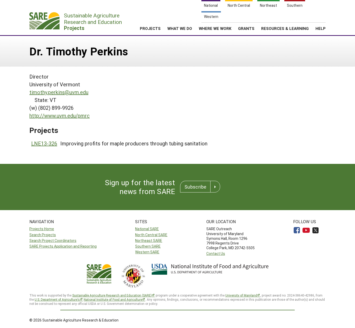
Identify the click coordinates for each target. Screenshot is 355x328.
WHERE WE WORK (215, 28)
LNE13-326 (44, 143)
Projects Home (41, 228)
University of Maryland (241, 295)
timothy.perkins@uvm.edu (58, 92)
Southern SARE (148, 246)
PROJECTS (150, 28)
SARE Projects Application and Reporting (63, 246)
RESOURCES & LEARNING (285, 28)
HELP (320, 28)
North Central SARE (151, 234)
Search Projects (42, 234)
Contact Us (215, 253)
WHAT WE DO (179, 28)
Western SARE (147, 251)
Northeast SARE (148, 240)
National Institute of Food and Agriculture (113, 299)
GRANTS (246, 28)
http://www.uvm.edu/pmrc (59, 115)
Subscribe (195, 187)
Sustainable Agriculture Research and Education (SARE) (112, 295)
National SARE (147, 228)
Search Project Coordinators (52, 240)
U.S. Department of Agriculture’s (57, 299)
